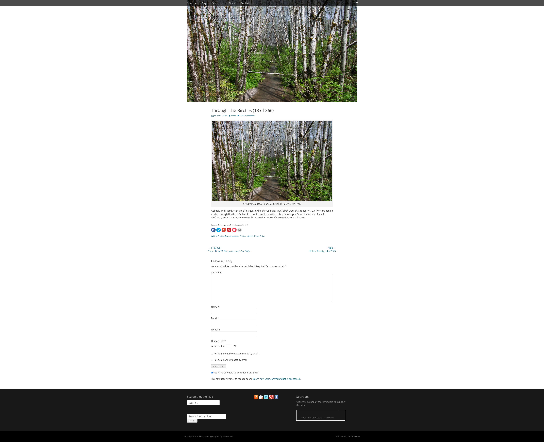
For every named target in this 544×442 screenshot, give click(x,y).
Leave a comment (247, 115)
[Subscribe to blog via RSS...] (256, 398)
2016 (251, 236)
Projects (191, 3)
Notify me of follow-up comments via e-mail (236, 372)
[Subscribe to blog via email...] (261, 398)
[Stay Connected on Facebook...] (276, 398)
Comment (216, 272)
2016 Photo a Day (220, 236)
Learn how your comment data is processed (276, 378)
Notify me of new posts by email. (230, 359)
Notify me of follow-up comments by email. (236, 353)
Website (215, 329)
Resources (217, 3)
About (232, 3)
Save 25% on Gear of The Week (317, 417)
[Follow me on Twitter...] (266, 398)
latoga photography (207, 436)
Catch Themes (354, 436)
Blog (203, 3)
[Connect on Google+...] (271, 398)
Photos (243, 236)
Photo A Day (259, 236)
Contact (245, 3)
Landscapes (234, 236)
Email (215, 318)
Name (215, 306)
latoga (233, 115)
